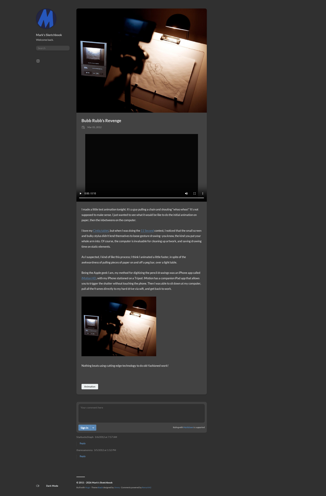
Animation (89, 386)
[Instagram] (38, 62)
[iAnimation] (141, 111)
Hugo (87, 487)
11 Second (147, 230)
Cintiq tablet (101, 230)
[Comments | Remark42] (141, 433)
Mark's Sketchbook (49, 35)
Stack (100, 487)
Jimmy (117, 487)
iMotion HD (89, 278)
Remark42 (146, 487)
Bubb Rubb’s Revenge (101, 120)
